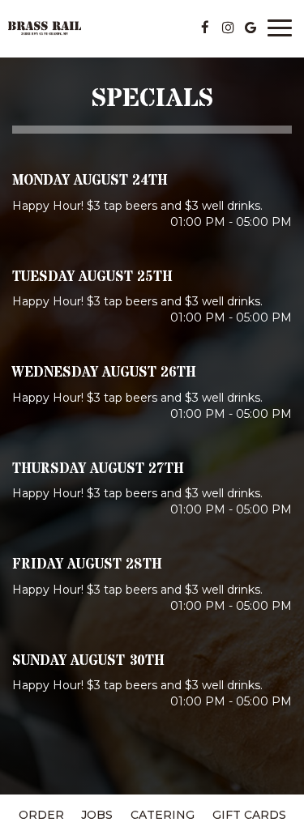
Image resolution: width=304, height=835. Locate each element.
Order (41, 814)
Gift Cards (249, 814)
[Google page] (250, 27)
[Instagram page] (227, 27)
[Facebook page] (205, 27)
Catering (163, 814)
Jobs (97, 814)
